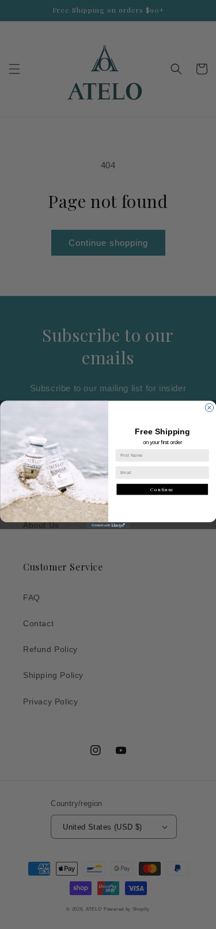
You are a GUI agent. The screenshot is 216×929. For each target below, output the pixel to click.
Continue (162, 489)
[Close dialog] (209, 407)
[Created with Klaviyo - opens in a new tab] (108, 525)
